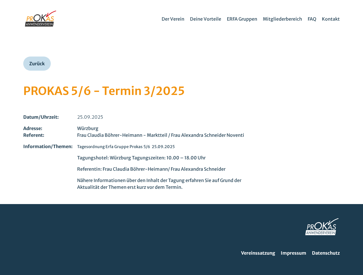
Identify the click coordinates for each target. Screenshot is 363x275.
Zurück (37, 63)
